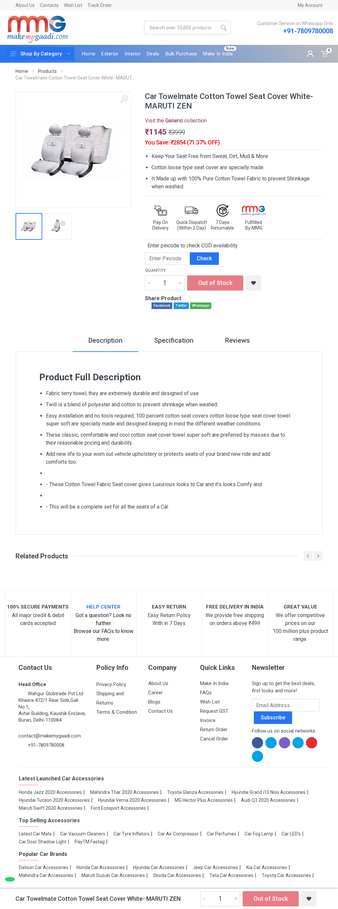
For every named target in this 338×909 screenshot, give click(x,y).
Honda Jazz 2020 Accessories (50, 792)
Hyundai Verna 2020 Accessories (132, 800)
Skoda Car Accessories (177, 875)
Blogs (154, 702)
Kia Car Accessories (266, 867)
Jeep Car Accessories (215, 867)
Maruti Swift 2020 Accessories (51, 808)
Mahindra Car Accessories (46, 875)
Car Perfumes (221, 833)
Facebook (161, 305)
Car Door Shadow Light (42, 841)
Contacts (49, 5)
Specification (173, 340)
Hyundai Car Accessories (159, 867)
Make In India (214, 683)
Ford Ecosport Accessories (118, 808)
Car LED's (291, 833)
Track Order (99, 5)
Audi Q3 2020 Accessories (268, 800)
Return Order (213, 730)
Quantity (155, 270)
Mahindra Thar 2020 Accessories (124, 792)
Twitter (181, 305)
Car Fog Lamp (259, 833)
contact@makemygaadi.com (49, 736)
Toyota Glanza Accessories (195, 792)
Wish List (73, 5)
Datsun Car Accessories (43, 867)
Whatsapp (200, 305)
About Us (25, 5)
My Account (310, 5)
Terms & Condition (116, 712)
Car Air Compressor (178, 833)
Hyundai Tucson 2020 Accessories (54, 800)
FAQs (206, 693)
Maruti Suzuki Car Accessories (113, 875)
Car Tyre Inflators (132, 833)
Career (155, 693)
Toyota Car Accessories (286, 875)
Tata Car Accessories (231, 875)
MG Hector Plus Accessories (204, 800)
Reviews (237, 340)
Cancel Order (214, 739)
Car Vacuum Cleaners (82, 833)
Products (47, 71)
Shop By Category (41, 54)
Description (105, 340)
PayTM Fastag (90, 841)
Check (204, 258)
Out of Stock (215, 282)
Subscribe (273, 717)
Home (22, 71)
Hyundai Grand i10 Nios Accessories (269, 792)
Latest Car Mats (35, 833)
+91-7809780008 (308, 31)
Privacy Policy (111, 684)
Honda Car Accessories (101, 867)
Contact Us (160, 711)
